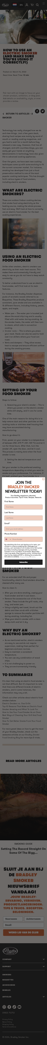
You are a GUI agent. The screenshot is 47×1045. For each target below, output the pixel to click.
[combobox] (7, 539)
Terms (33, 557)
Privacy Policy (24, 557)
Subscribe (23, 562)
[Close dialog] (43, 479)
